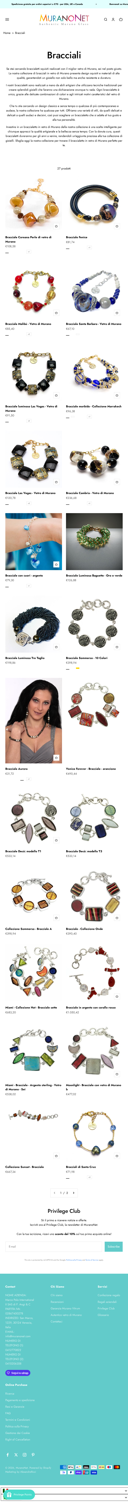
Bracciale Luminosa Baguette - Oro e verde (94, 575)
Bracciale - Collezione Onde (84, 929)
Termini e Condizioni (17, 1420)
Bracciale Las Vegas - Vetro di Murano (30, 493)
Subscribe (114, 1247)
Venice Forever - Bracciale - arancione (91, 769)
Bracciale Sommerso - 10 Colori (87, 658)
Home (6, 33)
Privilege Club (106, 1308)
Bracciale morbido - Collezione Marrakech (94, 406)
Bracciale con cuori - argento (24, 575)
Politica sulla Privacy (74, 1260)
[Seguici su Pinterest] (33, 1455)
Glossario (103, 1315)
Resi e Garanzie (14, 1407)
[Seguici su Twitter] (16, 1455)
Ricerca (9, 1394)
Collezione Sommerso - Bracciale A (28, 929)
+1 (29, 251)
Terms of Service (92, 1260)
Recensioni (57, 1302)
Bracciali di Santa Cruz (81, 1167)
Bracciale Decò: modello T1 (23, 851)
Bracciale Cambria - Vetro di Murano (90, 493)
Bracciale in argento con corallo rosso (91, 1007)
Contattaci (56, 1321)
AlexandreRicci (28, 1472)
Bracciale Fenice (76, 237)
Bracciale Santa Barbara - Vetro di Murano (93, 324)
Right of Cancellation (17, 1439)
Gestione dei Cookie (17, 1433)
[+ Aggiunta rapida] (56, 226)
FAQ (7, 1413)
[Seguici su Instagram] (24, 1455)
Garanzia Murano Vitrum (65, 1308)
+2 (29, 334)
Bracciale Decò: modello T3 (84, 851)
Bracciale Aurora (16, 769)
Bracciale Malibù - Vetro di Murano (28, 324)
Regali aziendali (107, 1302)
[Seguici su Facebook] (7, 1455)
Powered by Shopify (40, 1468)
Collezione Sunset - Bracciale (24, 1167)
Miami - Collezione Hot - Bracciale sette (31, 1007)
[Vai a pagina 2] (73, 1193)
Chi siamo (56, 1295)
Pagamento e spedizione (20, 1400)
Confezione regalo (109, 1295)
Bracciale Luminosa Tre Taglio (24, 658)
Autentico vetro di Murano (66, 1315)
